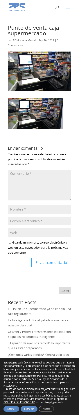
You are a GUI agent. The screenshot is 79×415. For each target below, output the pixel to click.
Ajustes (46, 408)
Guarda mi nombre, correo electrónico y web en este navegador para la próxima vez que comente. (38, 247)
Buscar (65, 290)
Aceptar (11, 408)
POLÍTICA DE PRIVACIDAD (19, 402)
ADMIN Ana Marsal (24, 40)
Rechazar (29, 408)
